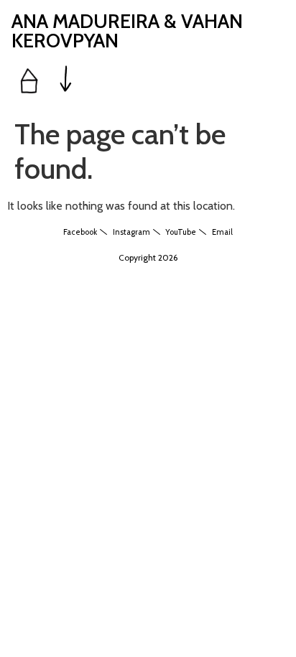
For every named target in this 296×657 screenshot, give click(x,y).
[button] (66, 80)
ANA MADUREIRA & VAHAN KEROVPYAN (127, 30)
